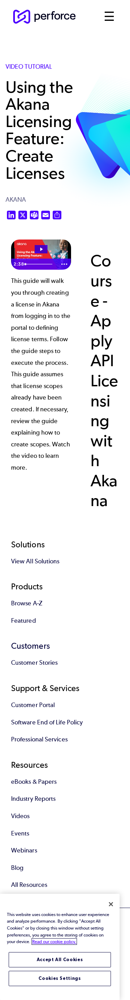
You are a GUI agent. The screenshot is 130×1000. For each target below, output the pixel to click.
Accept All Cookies (60, 959)
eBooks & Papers (34, 781)
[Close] (111, 904)
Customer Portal (33, 705)
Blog (17, 868)
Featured (23, 620)
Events (20, 833)
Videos (20, 816)
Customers (30, 646)
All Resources (29, 885)
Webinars (24, 850)
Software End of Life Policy (47, 722)
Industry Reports (33, 798)
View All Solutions (35, 561)
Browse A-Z (26, 603)
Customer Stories (34, 662)
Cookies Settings (59, 978)
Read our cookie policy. (54, 941)
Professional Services (39, 739)
